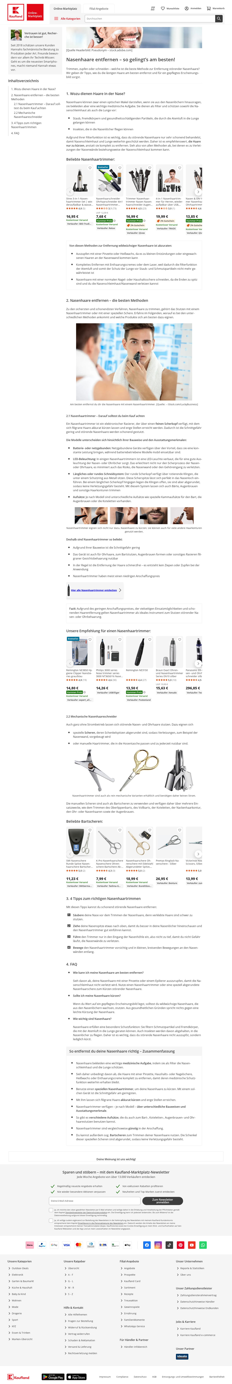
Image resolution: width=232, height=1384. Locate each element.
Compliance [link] (122, 1376)
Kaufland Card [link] (132, 1281)
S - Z (70, 1294)
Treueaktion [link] (131, 1300)
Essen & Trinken (21, 1332)
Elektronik (17, 1274)
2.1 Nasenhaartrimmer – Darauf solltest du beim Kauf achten (37, 106)
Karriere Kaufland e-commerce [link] (197, 1335)
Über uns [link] (185, 1274)
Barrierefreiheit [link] (217, 1376)
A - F (70, 1274)
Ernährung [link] (130, 1313)
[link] (99, 8)
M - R (71, 1287)
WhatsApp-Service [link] (134, 1326)
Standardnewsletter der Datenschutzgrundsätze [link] (86, 1212)
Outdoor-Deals (20, 1268)
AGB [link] (154, 1376)
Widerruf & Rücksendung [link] (82, 1327)
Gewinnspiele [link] (132, 1307)
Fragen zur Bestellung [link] (80, 1321)
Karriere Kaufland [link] (190, 1328)
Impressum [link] (105, 1376)
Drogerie (17, 1313)
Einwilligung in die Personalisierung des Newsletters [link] (100, 1223)
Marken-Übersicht (22, 1339)
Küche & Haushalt (22, 1287)
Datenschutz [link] (140, 1376)
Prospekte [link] (129, 1274)
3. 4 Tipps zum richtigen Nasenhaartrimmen (26, 125)
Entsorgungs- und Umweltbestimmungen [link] (183, 1376)
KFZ (14, 1326)
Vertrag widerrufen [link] (79, 1333)
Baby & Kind (19, 1294)
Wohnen (16, 1300)
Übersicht (73, 1268)
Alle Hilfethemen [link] (77, 1314)
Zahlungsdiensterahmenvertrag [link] (198, 1295)
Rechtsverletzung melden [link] (82, 1353)
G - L (70, 1281)
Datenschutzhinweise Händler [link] (197, 1301)
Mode (15, 1307)
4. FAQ (15, 133)
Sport (15, 1319)
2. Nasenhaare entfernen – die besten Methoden (35, 97)
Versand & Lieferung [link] (79, 1346)
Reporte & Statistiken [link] (192, 1268)
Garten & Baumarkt (23, 1281)
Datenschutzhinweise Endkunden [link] (199, 1308)
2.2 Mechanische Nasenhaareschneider (28, 115)
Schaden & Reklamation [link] (81, 1340)
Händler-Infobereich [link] (135, 1346)
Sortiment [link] (129, 1287)
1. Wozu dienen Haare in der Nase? (33, 89)
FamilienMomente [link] (134, 1319)
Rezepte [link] (128, 1294)
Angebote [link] (129, 1268)
